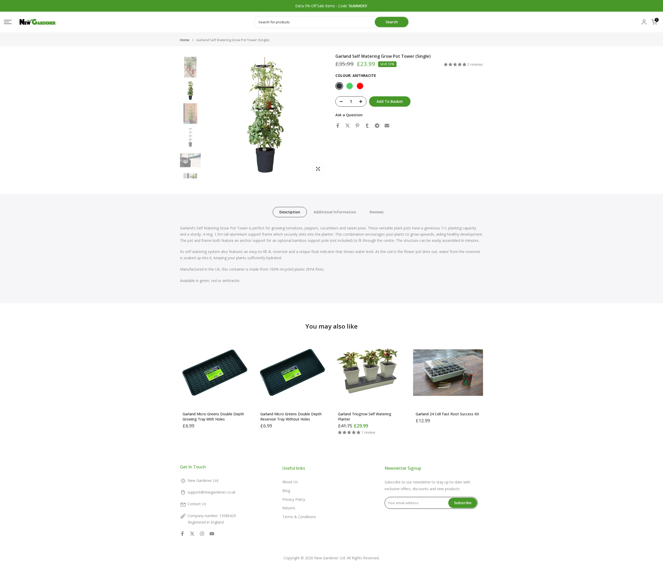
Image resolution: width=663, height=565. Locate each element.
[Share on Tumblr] (367, 125)
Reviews (377, 211)
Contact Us (197, 503)
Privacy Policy (293, 499)
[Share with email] (387, 125)
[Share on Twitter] (347, 125)
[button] (455, 64)
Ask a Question (349, 114)
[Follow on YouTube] (212, 534)
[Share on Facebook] (337, 125)
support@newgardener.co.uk (211, 492)
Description (289, 211)
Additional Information (335, 211)
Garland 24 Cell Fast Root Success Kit (447, 413)
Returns (288, 507)
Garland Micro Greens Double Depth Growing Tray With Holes (213, 416)
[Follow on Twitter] (192, 534)
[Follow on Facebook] (182, 534)
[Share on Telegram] (377, 125)
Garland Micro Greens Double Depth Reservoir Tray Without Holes (291, 416)
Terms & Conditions (299, 516)
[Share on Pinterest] (357, 125)
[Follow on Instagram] (202, 534)
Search (392, 21)
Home (184, 40)
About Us (290, 481)
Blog (286, 490)
